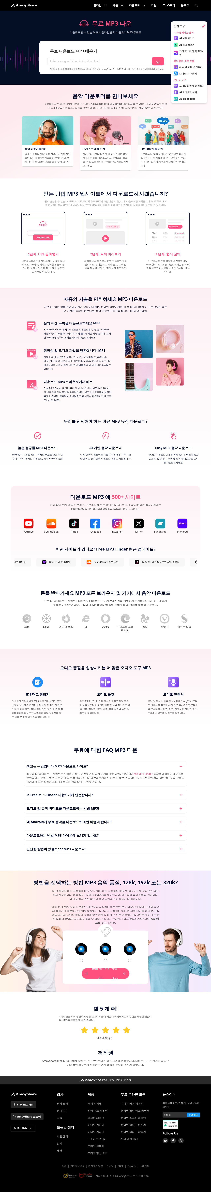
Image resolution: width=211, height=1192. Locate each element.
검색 (59, 1143)
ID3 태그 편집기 (97, 1139)
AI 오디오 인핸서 (188, 92)
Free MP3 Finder (142, 774)
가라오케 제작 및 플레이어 (191, 53)
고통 (59, 1117)
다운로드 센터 (25, 1104)
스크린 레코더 (96, 1117)
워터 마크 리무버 (97, 1110)
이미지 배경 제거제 (132, 1103)
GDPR (121, 1166)
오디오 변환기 (96, 1146)
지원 (153, 5)
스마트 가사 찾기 (188, 73)
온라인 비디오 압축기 (133, 1132)
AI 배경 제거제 (129, 1139)
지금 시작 (105, 973)
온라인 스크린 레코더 (133, 1117)
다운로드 (134, 5)
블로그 (185, 5)
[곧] (165, 1140)
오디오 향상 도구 (97, 1153)
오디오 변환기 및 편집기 (191, 85)
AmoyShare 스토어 (29, 1116)
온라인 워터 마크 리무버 (135, 1110)
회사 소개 (62, 1103)
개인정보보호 (77, 1166)
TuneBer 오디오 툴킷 (91, 705)
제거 (59, 1150)
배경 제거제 (95, 1103)
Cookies (132, 1166)
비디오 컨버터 (96, 1125)
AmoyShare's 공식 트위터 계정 (181, 1140)
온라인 (98, 5)
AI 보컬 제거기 (187, 38)
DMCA (110, 1166)
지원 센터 (62, 1136)
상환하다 (144, 1166)
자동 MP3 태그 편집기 (190, 66)
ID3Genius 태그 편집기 (24, 705)
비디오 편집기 (96, 1132)
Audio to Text (187, 98)
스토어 (171, 5)
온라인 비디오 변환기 (133, 1125)
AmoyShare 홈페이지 (24, 5)
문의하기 (62, 1110)
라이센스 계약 (95, 1166)
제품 (115, 5)
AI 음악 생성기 (187, 44)
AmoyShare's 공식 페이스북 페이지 (173, 1140)
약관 (64, 1166)
